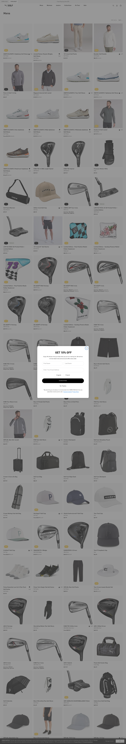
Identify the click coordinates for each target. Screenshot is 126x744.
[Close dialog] (86, 348)
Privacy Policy (76, 391)
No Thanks (63, 386)
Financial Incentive (67, 391)
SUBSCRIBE (63, 380)
